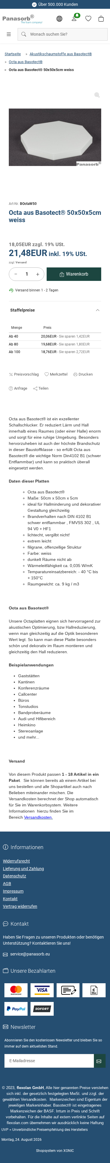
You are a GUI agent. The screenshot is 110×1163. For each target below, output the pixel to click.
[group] (55, 137)
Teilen (43, 388)
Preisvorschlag (26, 374)
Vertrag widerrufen (20, 906)
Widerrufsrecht (16, 861)
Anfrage (20, 388)
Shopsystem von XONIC (55, 1151)
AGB (7, 883)
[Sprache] (59, 18)
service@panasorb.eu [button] (30, 954)
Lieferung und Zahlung (23, 868)
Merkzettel (58, 374)
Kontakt (10, 898)
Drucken (86, 374)
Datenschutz (14, 876)
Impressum (13, 891)
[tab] (11, 413)
